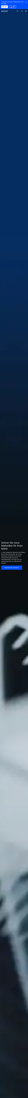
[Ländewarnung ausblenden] (26, 2)
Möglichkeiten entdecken (11, 567)
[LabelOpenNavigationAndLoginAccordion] (22, 11)
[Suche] (17, 11)
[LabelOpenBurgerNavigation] (26, 11)
